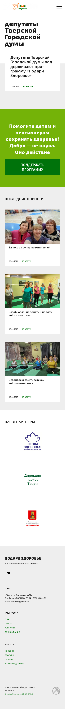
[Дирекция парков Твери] (32, 480)
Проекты (9, 655)
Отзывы (9, 659)
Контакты (10, 627)
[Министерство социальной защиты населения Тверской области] (32, 518)
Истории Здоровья (14, 663)
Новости (9, 651)
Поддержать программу (32, 167)
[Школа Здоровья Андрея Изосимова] (32, 441)
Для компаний (12, 632)
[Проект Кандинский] (56, 691)
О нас (7, 619)
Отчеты (8, 623)
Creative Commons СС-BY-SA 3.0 (19, 694)
